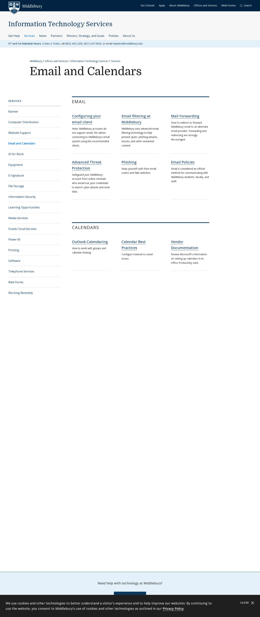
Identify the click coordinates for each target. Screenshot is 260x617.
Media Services (18, 218)
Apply (162, 5)
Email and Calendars (21, 143)
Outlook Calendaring (90, 241)
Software (14, 261)
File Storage (16, 186)
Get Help (14, 36)
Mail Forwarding (185, 116)
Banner (13, 111)
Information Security (22, 197)
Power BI (14, 239)
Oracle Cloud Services (22, 229)
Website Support (19, 133)
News (43, 36)
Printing (13, 250)
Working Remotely (20, 293)
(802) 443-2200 (74, 43)
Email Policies (183, 162)
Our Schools (148, 5)
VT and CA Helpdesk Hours (24, 43)
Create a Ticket (50, 43)
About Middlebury (179, 5)
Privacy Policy (173, 608)
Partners (56, 36)
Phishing (129, 162)
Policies (114, 36)
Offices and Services (205, 5)
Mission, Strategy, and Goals (85, 36)
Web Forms (15, 282)
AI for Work (16, 154)
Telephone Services (21, 271)
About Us (129, 36)
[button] (246, 5)
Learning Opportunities (24, 207)
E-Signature (16, 175)
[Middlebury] (25, 6)
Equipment (15, 165)
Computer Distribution (23, 122)
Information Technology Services (60, 24)
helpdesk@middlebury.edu (128, 43)
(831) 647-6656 (92, 43)
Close (245, 602)
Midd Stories (228, 5)
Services (29, 36)
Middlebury (36, 61)
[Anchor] (90, 101)
